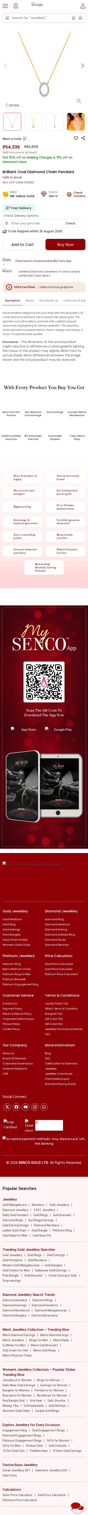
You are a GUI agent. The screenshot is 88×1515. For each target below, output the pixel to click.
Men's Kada (61, 1340)
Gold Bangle (40, 1230)
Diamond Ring (54, 919)
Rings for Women (48, 1380)
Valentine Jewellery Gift (51, 1470)
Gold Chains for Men (16, 1270)
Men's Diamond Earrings (19, 1335)
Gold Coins (10, 1475)
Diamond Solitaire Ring (60, 934)
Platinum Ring (12, 964)
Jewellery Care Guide (58, 1074)
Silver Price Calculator (59, 964)
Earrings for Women (53, 1385)
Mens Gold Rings (44, 1350)
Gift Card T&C (54, 1019)
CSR (5, 1074)
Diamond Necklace (57, 924)
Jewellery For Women (17, 1380)
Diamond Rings (13, 1220)
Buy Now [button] (65, 244)
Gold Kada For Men (15, 1235)
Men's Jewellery (13, 1340)
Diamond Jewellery (15, 1210)
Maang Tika (11, 1405)
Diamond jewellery (15, 1300)
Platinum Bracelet (14, 979)
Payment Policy (12, 1008)
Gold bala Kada (34, 1405)
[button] (5, 6)
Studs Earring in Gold (62, 1275)
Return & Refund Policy (17, 1014)
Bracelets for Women (17, 1395)
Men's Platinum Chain (17, 969)
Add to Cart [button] (22, 244)
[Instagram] (25, 1107)
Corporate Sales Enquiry (18, 1019)
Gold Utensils (58, 1445)
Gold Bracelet (62, 1215)
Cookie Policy (11, 1029)
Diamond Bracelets (45, 1315)
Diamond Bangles (14, 1315)
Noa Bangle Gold (14, 1400)
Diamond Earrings (15, 1305)
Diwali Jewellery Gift (16, 1470)
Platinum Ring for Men (17, 974)
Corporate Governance (18, 1063)
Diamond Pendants (45, 1305)
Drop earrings (12, 1280)
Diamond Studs (55, 940)
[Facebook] (16, 1107)
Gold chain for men (15, 1350)
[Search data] (7, 18)
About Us (8, 1053)
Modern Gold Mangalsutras (21, 1265)
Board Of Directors (14, 1058)
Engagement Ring (15, 1430)
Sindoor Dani (35, 1445)
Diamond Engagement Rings (22, 1435)
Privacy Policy (11, 1024)
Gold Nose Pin (42, 1235)
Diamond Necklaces (16, 1310)
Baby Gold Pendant (15, 1215)
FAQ (47, 1058)
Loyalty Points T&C (57, 1003)
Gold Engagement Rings (48, 1430)
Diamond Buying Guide (60, 1084)
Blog (48, 1053)
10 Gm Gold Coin (14, 1450)
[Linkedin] (44, 1107)
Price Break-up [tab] (48, 300)
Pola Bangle (11, 1275)
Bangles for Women (16, 1390)
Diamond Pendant (57, 945)
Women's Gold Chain (17, 945)
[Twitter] (7, 1107)
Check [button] (70, 223)
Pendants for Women (49, 1390)
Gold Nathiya (57, 1405)
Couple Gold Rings (47, 1410)
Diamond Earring (56, 929)
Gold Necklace (12, 919)
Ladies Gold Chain (14, 1230)
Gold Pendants (13, 1260)
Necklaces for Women (52, 1395)
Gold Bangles (12, 934)
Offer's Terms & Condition (61, 1008)
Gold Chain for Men (15, 940)
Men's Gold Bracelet (44, 1345)
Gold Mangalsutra (15, 1205)
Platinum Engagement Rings (22, 1440)
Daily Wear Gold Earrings (19, 1385)
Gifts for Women (58, 1440)
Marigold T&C (54, 1014)
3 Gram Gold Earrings (67, 1450)
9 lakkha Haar (39, 1450)
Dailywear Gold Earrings (51, 1270)
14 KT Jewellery (44, 1210)
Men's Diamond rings (54, 1335)
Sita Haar (36, 1400)
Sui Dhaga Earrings (41, 1220)
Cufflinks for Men (14, 1345)
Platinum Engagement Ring (20, 984)
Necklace (38, 1205)
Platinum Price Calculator (61, 974)
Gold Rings (41, 1215)
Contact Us (10, 1003)
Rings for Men (38, 1340)
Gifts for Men (12, 1445)
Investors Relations (15, 1068)
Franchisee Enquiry (57, 1079)
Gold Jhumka (56, 1400)
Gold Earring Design (16, 1225)
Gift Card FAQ (53, 1024)
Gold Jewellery (59, 1205)
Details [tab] (29, 300)
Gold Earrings (11, 929)
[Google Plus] (34, 1107)
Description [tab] (12, 300)
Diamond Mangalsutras (51, 1310)
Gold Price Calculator (59, 969)
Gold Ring (9, 924)
